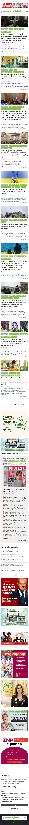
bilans (18, 219)
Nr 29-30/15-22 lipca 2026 (8, 564)
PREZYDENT (22, 295)
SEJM (11, 145)
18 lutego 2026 (6, 347)
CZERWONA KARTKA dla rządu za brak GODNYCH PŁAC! (13, 490)
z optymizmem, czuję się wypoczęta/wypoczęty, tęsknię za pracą (11, 787)
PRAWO (21, 106)
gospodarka (24, 334)
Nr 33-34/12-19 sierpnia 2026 (9, 554)
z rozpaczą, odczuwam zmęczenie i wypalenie (14, 797)
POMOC (3, 187)
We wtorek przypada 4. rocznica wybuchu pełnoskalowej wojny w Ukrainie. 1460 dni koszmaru (14, 227)
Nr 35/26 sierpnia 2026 (9, 493)
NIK (15, 70)
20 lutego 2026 (6, 309)
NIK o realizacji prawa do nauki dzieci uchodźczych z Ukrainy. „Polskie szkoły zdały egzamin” (13, 77)
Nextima (15, 822)
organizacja (5, 375)
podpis (11, 295)
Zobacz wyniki (14, 808)
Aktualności (5, 29)
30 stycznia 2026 (6, 386)
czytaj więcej (22, 52)
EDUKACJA (12, 106)
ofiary (16, 29)
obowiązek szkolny (6, 72)
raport (15, 72)
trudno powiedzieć (7, 801)
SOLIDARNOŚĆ (5, 109)
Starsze (21, 405)
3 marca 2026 (5, 122)
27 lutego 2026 (6, 159)
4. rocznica (12, 219)
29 (15, 405)
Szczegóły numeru (22, 540)
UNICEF (3, 31)
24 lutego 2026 (6, 196)
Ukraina (21, 29)
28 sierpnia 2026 (6, 44)
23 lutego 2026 (6, 271)
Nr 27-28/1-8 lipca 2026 (8, 569)
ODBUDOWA (23, 184)
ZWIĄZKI (18, 109)
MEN (17, 106)
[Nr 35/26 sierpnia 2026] (14, 472)
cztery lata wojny (14, 334)
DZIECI (11, 29)
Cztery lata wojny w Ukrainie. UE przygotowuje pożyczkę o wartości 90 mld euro (13, 191)
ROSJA (8, 187)
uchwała (24, 145)
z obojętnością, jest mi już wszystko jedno (13, 799)
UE (13, 187)
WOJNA (8, 31)
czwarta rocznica (14, 184)
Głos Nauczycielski (10, 820)
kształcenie (12, 373)
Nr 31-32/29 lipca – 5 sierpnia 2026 (10, 559)
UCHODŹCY (4, 298)
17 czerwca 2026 (6, 81)
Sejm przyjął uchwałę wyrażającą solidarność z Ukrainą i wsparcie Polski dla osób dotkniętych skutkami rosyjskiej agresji (14, 154)
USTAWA (16, 298)
